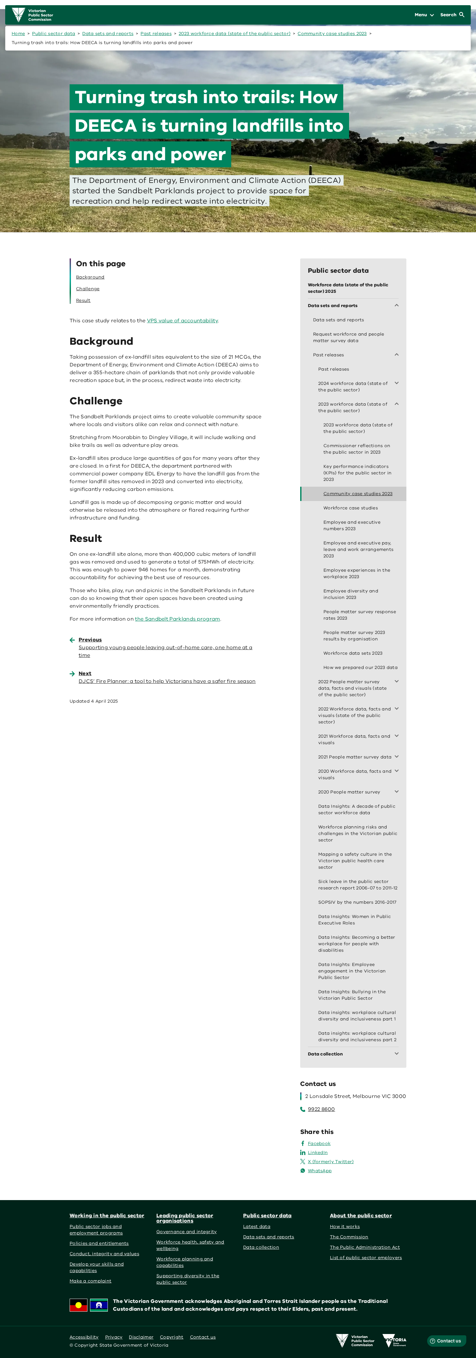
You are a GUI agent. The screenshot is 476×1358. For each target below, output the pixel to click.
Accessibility (84, 1337)
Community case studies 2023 (332, 33)
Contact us (203, 1337)
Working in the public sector (107, 1215)
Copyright (171, 1337)
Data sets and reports (107, 33)
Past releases (156, 33)
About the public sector (361, 1215)
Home (18, 33)
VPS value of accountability (182, 320)
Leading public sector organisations (184, 1218)
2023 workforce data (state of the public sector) (234, 33)
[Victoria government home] (394, 1341)
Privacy (114, 1337)
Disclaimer (141, 1337)
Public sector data (53, 33)
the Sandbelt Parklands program (177, 619)
